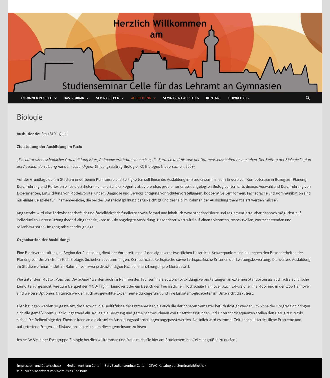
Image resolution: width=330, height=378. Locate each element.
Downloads (238, 98)
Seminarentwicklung (181, 98)
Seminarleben (107, 98)
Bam (83, 371)
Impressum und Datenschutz (39, 365)
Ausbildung (141, 98)
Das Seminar (74, 98)
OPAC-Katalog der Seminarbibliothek (177, 365)
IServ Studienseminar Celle (124, 365)
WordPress (64, 371)
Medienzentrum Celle (82, 365)
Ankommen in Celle (36, 98)
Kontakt (213, 98)
